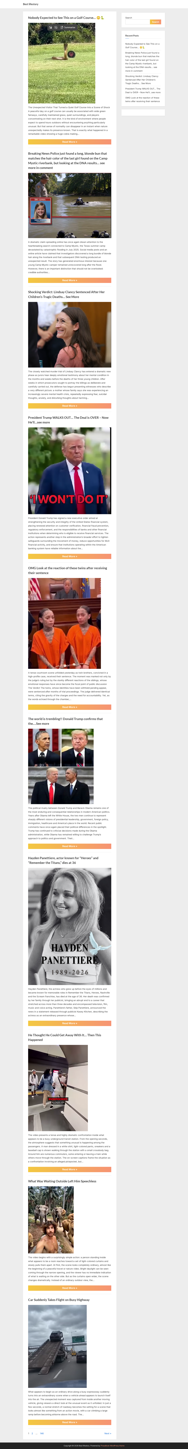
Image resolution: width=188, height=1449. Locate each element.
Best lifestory (30, 4)
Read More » (74, 142)
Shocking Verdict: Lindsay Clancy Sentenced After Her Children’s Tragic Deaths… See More (141, 80)
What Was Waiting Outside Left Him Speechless (62, 1181)
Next (106, 1433)
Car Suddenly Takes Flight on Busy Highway (59, 1300)
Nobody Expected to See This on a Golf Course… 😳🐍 (66, 17)
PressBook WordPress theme (112, 1446)
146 (42, 1433)
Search (128, 17)
